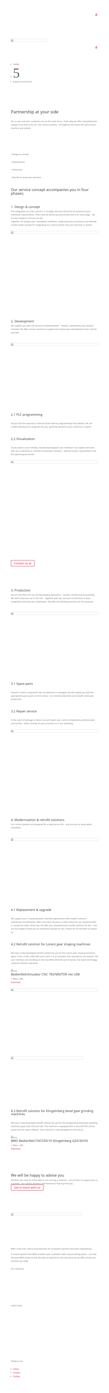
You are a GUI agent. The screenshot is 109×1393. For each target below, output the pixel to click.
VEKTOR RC (16, 1298)
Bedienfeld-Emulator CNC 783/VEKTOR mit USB (45, 974)
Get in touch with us (27, 1187)
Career (14, 1318)
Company (15, 1313)
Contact (14, 1324)
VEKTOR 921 (16, 1292)
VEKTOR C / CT (18, 1276)
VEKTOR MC (16, 1287)
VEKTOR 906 (16, 1281)
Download (15, 982)
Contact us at (22, 563)
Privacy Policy (17, 1334)
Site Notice (16, 1329)
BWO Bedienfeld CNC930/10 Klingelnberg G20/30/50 (49, 1140)
